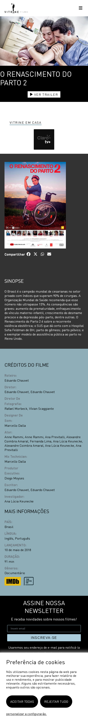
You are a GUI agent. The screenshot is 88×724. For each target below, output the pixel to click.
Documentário (15, 573)
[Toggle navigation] (81, 8)
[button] (44, 139)
